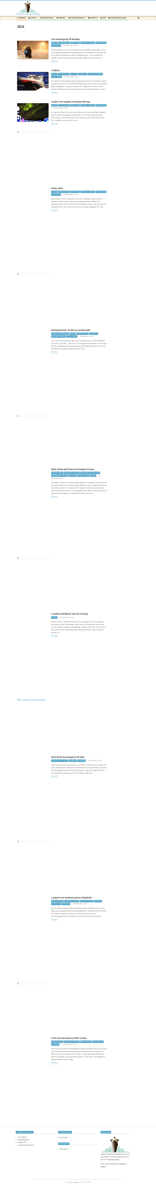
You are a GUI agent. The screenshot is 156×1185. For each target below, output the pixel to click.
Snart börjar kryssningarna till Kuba (67, 757)
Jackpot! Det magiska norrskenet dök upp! (70, 102)
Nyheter (72, 475)
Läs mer (54, 61)
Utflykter (56, 45)
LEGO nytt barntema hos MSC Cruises (69, 1038)
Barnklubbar (57, 473)
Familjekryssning (72, 473)
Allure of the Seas (60, 760)
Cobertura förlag (113, 1159)
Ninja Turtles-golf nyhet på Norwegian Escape (72, 469)
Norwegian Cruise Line (90, 473)
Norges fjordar (88, 43)
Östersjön (56, 904)
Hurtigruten (63, 43)
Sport (93, 475)
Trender (66, 904)
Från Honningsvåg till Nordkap (65, 39)
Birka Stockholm (72, 901)
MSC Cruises (98, 1041)
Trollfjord (101, 43)
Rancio (103, 1166)
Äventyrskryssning (60, 333)
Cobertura (76, 1182)
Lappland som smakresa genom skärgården (71, 897)
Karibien (72, 760)
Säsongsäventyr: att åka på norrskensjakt (70, 330)
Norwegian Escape (59, 475)
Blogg (54, 43)
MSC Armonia (86, 1041)
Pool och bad (83, 475)
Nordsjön (75, 43)
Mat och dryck (86, 901)
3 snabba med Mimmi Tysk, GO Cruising (69, 614)
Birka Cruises (57, 901)
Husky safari (57, 188)
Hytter (74, 74)
